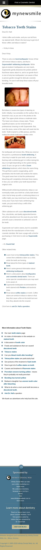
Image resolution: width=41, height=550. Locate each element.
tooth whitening (28, 155)
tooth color (20, 342)
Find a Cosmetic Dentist (25, 2)
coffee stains (20, 293)
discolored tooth (10, 390)
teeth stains (16, 333)
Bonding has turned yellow (15, 378)
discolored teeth (29, 211)
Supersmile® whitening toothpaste (16, 64)
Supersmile (33, 236)
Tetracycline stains (12, 358)
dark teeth (32, 362)
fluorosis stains (29, 368)
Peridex (23, 287)
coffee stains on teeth (25, 365)
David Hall (10, 244)
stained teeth (9, 339)
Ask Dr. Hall (9, 393)
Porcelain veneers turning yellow (18, 372)
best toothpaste (21, 59)
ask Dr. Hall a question (21, 306)
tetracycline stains (27, 255)
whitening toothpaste (14, 271)
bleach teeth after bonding (21, 355)
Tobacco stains (11, 352)
